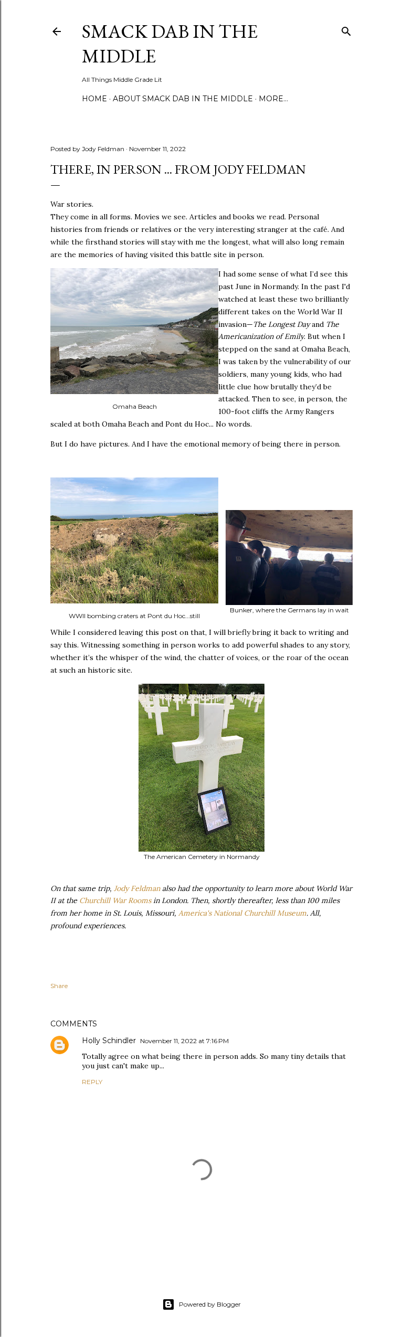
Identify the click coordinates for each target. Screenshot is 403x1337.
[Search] (346, 29)
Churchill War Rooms (115, 900)
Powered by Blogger (210, 1304)
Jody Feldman (137, 888)
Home (94, 98)
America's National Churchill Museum (242, 913)
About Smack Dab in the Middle (183, 98)
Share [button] (59, 986)
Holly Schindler (109, 1040)
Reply (92, 1082)
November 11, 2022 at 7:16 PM (184, 1041)
